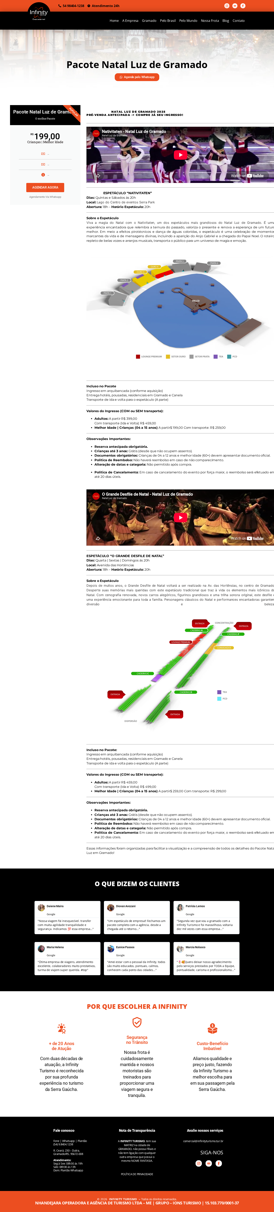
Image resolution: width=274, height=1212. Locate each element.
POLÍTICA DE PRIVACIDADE (137, 1174)
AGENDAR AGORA (45, 187)
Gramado (149, 20)
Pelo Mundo (188, 20)
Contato (239, 20)
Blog (225, 20)
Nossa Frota (210, 20)
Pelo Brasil (168, 20)
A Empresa (130, 20)
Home (114, 20)
